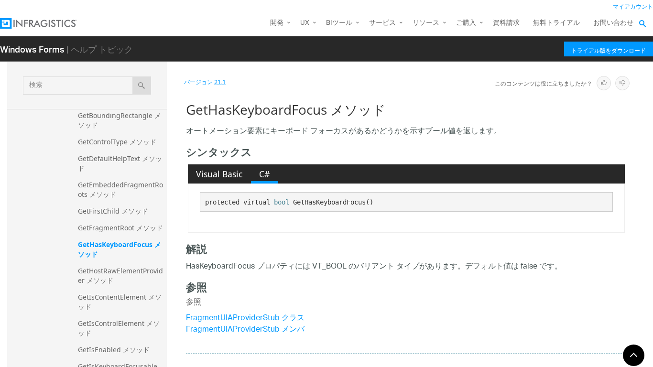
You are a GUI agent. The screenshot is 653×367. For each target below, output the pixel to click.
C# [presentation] (264, 174)
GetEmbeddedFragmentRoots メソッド (120, 189)
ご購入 (466, 23)
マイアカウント (633, 6)
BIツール (339, 23)
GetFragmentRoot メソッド (120, 227)
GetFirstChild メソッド (113, 211)
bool (281, 202)
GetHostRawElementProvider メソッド (120, 275)
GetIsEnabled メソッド (114, 349)
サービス (382, 23)
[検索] (141, 85)
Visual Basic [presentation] (219, 174)
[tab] (219, 174)
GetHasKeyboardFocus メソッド (119, 249)
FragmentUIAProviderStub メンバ (245, 330)
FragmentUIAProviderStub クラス (245, 318)
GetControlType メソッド (117, 141)
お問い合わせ (613, 23)
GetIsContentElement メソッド (120, 301)
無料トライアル (556, 23)
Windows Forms (32, 49)
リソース (426, 23)
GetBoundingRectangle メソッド (119, 120)
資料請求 (506, 23)
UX (304, 23)
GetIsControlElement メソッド (119, 328)
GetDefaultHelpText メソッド (120, 163)
